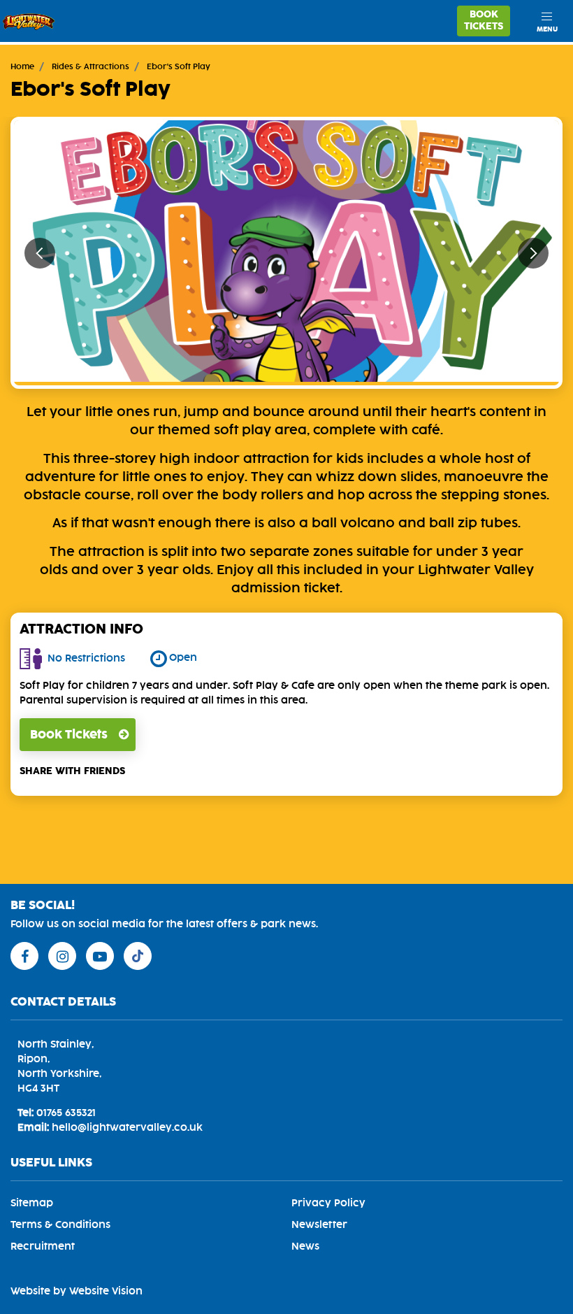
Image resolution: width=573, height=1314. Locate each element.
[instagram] (62, 956)
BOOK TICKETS (483, 20)
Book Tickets (69, 735)
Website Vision (106, 1292)
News (305, 1247)
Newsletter (319, 1225)
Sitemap (31, 1203)
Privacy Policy (328, 1203)
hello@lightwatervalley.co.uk (127, 1128)
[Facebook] (24, 956)
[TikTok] (138, 956)
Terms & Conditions (60, 1225)
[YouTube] (100, 956)
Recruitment (42, 1247)
